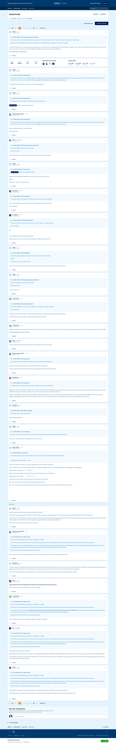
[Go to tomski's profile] (10, 667)
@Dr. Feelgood (13, 105)
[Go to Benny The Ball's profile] (10, 448)
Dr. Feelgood (15, 214)
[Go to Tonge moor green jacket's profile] (47, 64)
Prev (12, 28)
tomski (14, 667)
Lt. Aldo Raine (15, 298)
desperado (13, 18)
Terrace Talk (29, 18)
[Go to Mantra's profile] (10, 509)
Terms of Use (26, 742)
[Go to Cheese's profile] (10, 32)
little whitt (14, 405)
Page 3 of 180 (42, 28)
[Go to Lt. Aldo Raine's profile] (10, 299)
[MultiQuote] (9, 56)
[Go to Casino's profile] (10, 140)
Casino (13, 139)
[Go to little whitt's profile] (10, 406)
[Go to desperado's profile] (10, 18)
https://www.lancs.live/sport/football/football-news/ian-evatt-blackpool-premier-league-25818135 (33, 584)
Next (34, 28)
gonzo (13, 580)
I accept (105, 741)
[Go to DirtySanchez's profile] (10, 191)
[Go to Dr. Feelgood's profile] (10, 215)
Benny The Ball (15, 447)
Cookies (22, 735)
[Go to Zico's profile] (53, 64)
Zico (13, 627)
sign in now (38, 710)
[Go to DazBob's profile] (10, 70)
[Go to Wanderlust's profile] (10, 563)
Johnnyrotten (15, 377)
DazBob (14, 69)
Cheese (14, 31)
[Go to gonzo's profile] (43, 64)
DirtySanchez (15, 190)
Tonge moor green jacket (30, 37)
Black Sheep (27, 410)
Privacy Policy (16, 735)
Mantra (14, 508)
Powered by (101, 735)
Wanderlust (15, 563)
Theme (10, 735)
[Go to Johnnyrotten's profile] (10, 378)
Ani (25, 452)
